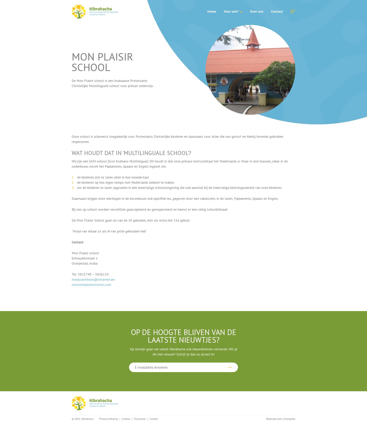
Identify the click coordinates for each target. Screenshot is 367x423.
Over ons (256, 11)
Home (211, 11)
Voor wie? (231, 11)
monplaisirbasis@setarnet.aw (94, 279)
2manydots (289, 419)
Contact (277, 11)
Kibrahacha (95, 11)
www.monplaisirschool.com (91, 284)
